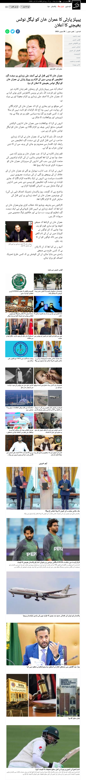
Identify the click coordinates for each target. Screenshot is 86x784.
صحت (78, 57)
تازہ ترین (68, 6)
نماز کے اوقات (55, 1)
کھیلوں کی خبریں (74, 50)
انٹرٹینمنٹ (77, 54)
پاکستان (53, 6)
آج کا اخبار (25, 6)
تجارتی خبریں (76, 47)
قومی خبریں (70, 31)
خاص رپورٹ (76, 64)
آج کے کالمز (14, 6)
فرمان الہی (65, 1)
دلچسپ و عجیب (75, 61)
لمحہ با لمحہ (76, 36)
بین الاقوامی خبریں (74, 43)
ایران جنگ (61, 6)
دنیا (49, 6)
